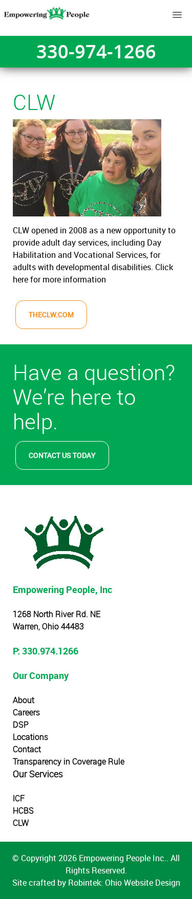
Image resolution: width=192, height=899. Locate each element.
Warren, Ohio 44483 (48, 626)
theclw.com (51, 314)
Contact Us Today (62, 455)
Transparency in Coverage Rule (68, 761)
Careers (26, 712)
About (23, 700)
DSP (21, 724)
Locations (30, 736)
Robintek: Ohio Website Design (124, 882)
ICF (19, 798)
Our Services (38, 774)
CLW (21, 822)
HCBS (23, 810)
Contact (27, 749)
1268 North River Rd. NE (56, 614)
